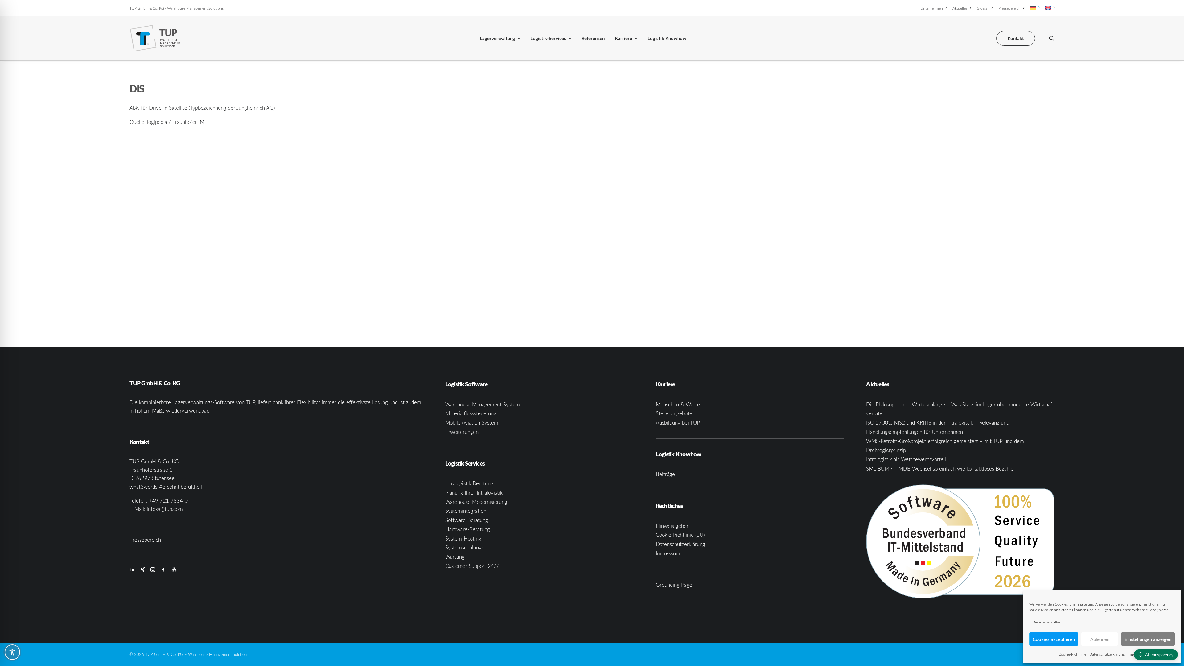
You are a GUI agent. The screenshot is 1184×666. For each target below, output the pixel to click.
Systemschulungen (466, 547)
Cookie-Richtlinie (1072, 654)
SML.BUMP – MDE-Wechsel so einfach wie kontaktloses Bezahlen (941, 468)
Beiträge (665, 474)
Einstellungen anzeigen (1147, 639)
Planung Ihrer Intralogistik (474, 492)
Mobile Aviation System (471, 422)
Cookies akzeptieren (1054, 639)
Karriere (623, 38)
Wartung (455, 556)
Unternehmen (931, 8)
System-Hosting (463, 538)
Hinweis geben (672, 525)
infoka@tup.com (165, 508)
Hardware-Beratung (467, 529)
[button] (1051, 38)
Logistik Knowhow (667, 38)
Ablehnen (1099, 639)
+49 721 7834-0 (168, 500)
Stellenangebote (674, 413)
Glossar (983, 8)
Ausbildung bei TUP (678, 422)
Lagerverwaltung (497, 38)
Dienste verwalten (1046, 621)
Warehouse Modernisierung (476, 501)
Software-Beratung (466, 520)
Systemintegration (465, 510)
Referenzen (593, 38)
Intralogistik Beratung (469, 483)
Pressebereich (1009, 8)
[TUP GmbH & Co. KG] (155, 38)
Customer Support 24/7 (472, 565)
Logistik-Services (548, 38)
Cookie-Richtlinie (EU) (680, 534)
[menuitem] (934, 8)
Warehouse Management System (482, 404)
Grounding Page (674, 584)
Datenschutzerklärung (1107, 654)
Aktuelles (959, 8)
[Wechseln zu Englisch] (1048, 7)
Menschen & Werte (678, 404)
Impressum (668, 553)
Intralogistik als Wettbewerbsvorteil (906, 459)
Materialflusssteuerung (470, 413)
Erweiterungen (462, 431)
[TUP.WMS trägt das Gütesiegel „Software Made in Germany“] (960, 541)
